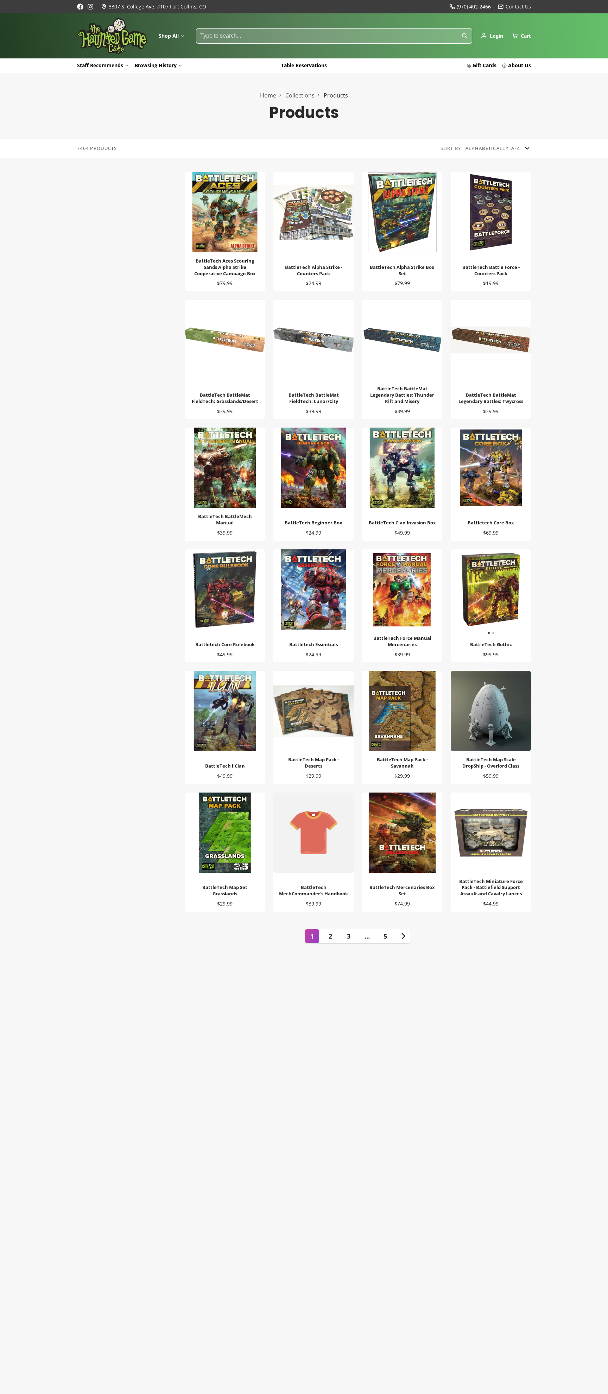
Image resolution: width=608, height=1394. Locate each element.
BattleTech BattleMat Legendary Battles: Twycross (491, 359)
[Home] (112, 36)
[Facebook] (80, 7)
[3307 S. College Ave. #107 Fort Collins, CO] (153, 7)
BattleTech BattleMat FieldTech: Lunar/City (313, 359)
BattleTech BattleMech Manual (225, 484)
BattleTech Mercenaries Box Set (402, 852)
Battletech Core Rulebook (225, 605)
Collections (300, 95)
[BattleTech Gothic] (471, 592)
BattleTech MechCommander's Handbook (313, 852)
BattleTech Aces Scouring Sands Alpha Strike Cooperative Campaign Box (225, 231)
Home (268, 95)
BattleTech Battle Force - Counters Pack (491, 231)
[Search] (464, 36)
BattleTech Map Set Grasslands (225, 852)
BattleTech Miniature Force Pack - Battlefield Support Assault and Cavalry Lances (491, 852)
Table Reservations (304, 65)
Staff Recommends (100, 65)
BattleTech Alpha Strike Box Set (402, 231)
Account (492, 35)
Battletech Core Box (491, 484)
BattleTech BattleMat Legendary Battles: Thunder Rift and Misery (402, 359)
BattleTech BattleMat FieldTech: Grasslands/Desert (225, 359)
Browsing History (156, 65)
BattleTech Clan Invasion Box (402, 484)
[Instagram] (91, 7)
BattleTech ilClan (225, 727)
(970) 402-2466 (474, 6)
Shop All (169, 35)
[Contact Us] (514, 7)
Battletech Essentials (313, 605)
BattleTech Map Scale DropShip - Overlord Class (491, 727)
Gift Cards (484, 65)
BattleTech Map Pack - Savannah (402, 727)
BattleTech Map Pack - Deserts (313, 727)
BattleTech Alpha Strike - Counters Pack (313, 231)
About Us (519, 65)
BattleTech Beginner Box (313, 484)
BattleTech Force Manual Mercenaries (402, 605)
